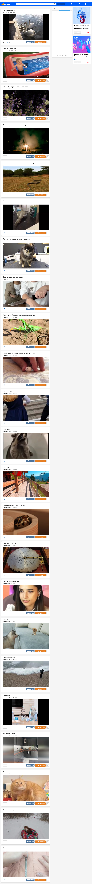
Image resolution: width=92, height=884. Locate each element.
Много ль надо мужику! (11, 581)
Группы (88, 4)
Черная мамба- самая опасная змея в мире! (19, 163)
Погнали (6, 467)
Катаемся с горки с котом (12, 810)
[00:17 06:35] (26, 27)
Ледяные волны (9, 657)
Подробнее (78, 32)
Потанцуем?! (7, 391)
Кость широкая (8, 772)
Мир (4, 12)
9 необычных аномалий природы (15, 125)
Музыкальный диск (10, 543)
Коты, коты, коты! (9, 734)
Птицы (5, 201)
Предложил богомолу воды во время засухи (19, 315)
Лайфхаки (6, 695)
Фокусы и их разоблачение (13, 277)
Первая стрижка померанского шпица (17, 239)
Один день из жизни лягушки (14, 505)
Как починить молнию (11, 848)
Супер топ (5, 50)
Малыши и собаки (9, 48)
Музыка (75, 4)
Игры (81, 4)
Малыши (6, 619)
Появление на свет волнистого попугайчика (19, 353)
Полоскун (6, 429)
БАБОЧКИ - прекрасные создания (15, 87)
